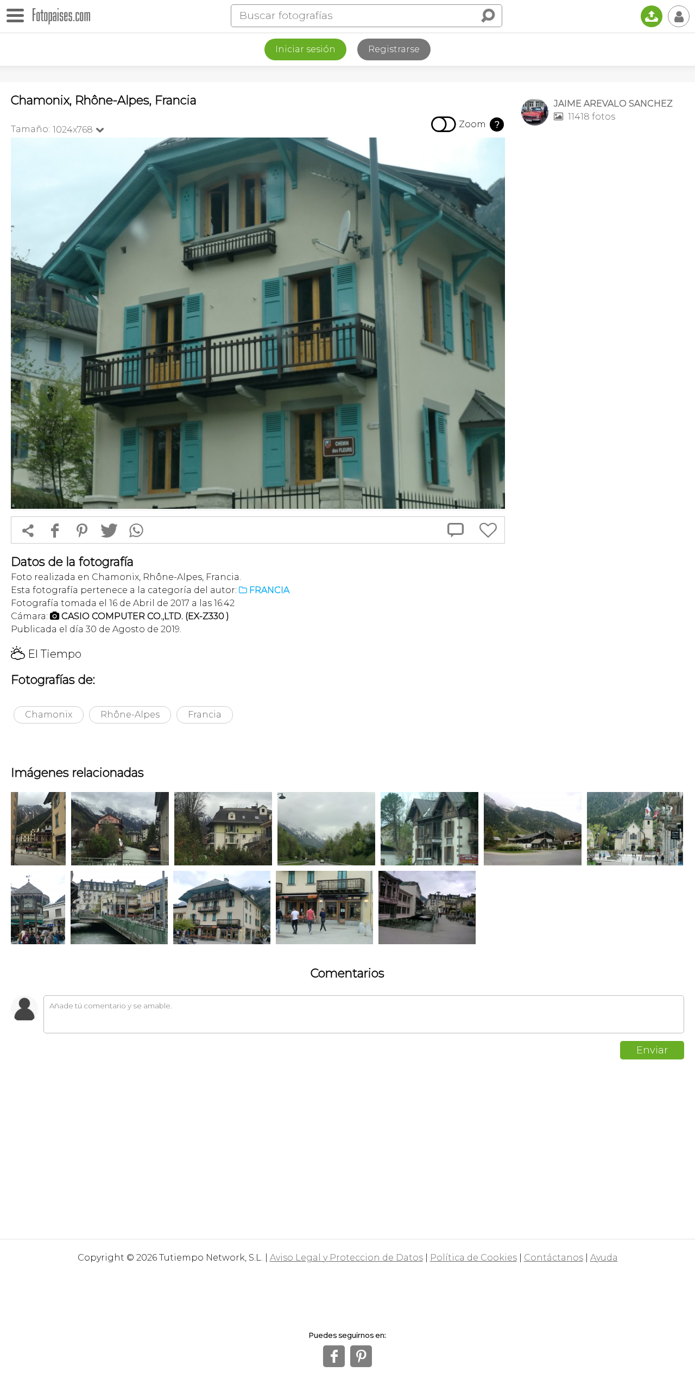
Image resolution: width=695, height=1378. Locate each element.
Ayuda (604, 1257)
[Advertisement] (602, 305)
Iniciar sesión (305, 49)
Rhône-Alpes (130, 714)
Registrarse (394, 49)
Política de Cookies (473, 1257)
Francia (205, 714)
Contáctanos (553, 1257)
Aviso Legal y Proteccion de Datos (346, 1257)
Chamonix (48, 714)
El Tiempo (46, 653)
